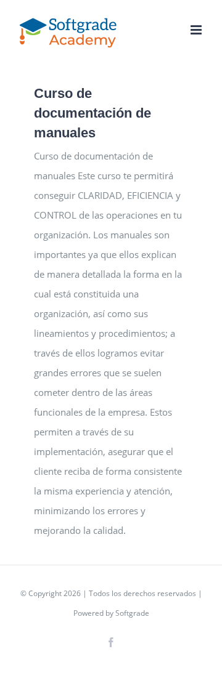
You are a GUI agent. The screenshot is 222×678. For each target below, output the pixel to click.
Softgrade (132, 613)
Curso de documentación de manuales (92, 113)
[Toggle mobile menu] (197, 29)
